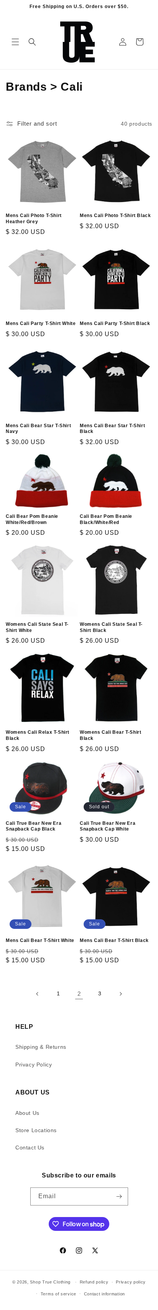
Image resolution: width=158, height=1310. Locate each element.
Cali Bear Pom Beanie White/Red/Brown (32, 519)
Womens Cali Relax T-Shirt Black (37, 735)
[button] (15, 41)
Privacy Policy (33, 1064)
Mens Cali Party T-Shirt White (41, 323)
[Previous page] (37, 993)
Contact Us (29, 1147)
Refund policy (94, 1282)
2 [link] (79, 993)
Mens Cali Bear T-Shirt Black (114, 940)
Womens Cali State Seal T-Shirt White (37, 627)
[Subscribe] (119, 1196)
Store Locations (36, 1130)
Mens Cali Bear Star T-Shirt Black (112, 428)
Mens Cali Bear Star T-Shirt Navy (38, 428)
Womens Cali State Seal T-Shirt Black (111, 627)
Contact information (104, 1294)
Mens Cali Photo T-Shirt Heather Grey (34, 218)
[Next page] (120, 993)
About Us (27, 1113)
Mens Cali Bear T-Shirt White (40, 940)
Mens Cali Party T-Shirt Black (115, 323)
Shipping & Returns (40, 1047)
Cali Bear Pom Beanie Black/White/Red (106, 519)
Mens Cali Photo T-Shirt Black (115, 215)
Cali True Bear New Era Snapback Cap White (107, 826)
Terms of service (58, 1294)
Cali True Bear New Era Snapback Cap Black (33, 826)
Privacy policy (131, 1282)
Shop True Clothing (50, 1282)
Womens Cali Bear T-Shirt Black (110, 735)
